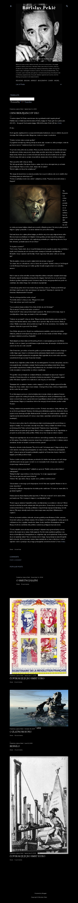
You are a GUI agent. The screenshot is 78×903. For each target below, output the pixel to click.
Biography (42, 81)
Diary (50, 81)
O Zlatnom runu (21, 731)
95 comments (19, 735)
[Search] (67, 6)
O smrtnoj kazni (27, 580)
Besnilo (15, 746)
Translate (28, 102)
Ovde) (60, 123)
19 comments (25, 584)
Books (27, 81)
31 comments (18, 750)
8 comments (18, 682)
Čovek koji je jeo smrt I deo (27, 678)
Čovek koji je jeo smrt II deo (27, 856)
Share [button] (11, 549)
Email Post (18, 549)
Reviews (19, 81)
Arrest (34, 81)
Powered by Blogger (41, 893)
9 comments (18, 860)
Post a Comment (15, 560)
